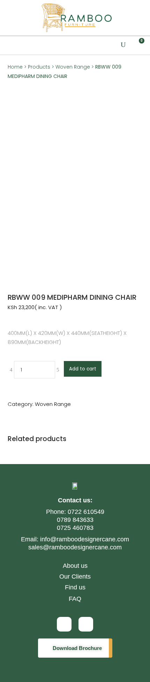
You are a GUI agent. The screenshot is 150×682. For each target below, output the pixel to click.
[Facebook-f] (85, 624)
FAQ (75, 598)
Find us (75, 587)
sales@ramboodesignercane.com (75, 547)
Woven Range (72, 66)
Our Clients (75, 576)
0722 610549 (85, 511)
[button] (8, 45)
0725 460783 (75, 527)
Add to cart (82, 369)
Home (15, 66)
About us (75, 565)
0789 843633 (75, 519)
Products (39, 66)
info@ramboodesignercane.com (84, 539)
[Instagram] (64, 624)
